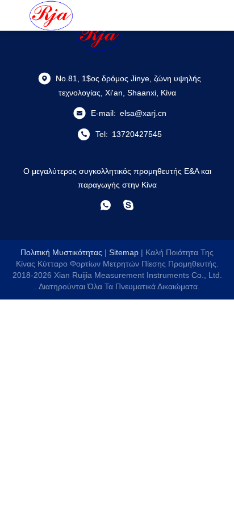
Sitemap (124, 252)
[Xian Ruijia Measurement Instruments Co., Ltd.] (51, 15)
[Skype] (128, 205)
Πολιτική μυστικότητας (61, 252)
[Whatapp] (105, 205)
